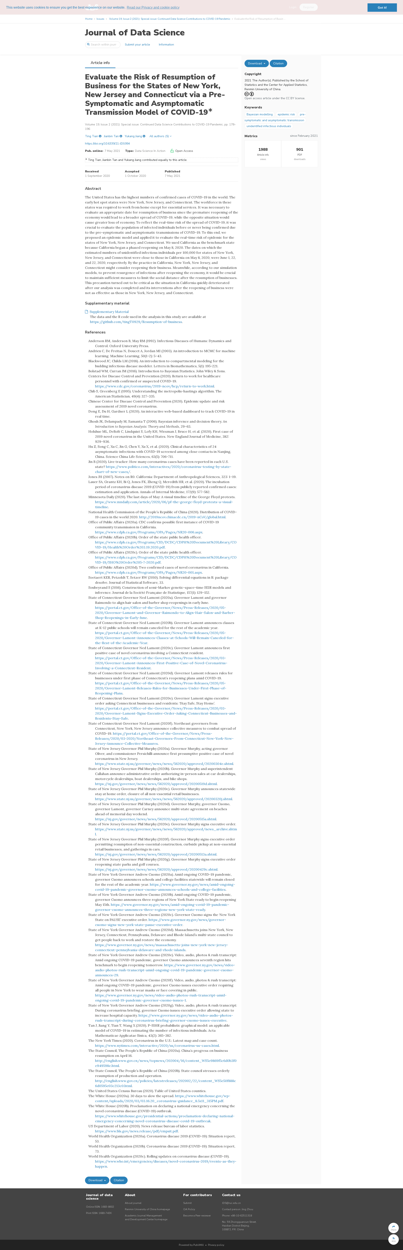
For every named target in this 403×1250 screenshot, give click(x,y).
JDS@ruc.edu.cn (231, 1203)
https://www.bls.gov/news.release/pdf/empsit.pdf (136, 1131)
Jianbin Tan (111, 136)
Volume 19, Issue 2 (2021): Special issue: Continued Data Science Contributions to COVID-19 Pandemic (169, 19)
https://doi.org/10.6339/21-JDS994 (107, 144)
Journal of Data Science (135, 33)
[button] (393, 1228)
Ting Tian (91, 136)
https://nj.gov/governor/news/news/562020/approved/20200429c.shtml (156, 869)
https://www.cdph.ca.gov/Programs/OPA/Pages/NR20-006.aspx (148, 532)
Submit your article (137, 45)
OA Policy (189, 1209)
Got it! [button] (382, 7)
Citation (119, 1180)
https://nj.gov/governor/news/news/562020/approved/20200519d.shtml (156, 784)
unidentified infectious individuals (269, 126)
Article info (100, 62)
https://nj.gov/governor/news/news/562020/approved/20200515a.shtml (155, 819)
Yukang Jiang (133, 136)
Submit (187, 1203)
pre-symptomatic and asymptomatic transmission (275, 117)
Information (166, 45)
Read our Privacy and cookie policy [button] (153, 7)
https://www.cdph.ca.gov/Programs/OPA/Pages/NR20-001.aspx (148, 572)
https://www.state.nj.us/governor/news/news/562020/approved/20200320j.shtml (163, 799)
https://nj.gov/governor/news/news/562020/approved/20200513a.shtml (155, 854)
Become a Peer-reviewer (197, 1215)
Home (88, 19)
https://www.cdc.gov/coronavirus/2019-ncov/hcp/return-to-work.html (154, 386)
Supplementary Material (108, 312)
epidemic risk (286, 114)
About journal (133, 1203)
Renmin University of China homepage (147, 1209)
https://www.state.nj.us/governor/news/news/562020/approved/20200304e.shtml (164, 764)
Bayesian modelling (260, 114)
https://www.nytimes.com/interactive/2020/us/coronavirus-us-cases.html (157, 1045)
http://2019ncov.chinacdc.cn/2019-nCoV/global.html (182, 517)
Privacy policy (216, 1245)
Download (96, 1180)
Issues (100, 19)
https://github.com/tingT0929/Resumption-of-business (136, 322)
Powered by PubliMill (191, 1245)
